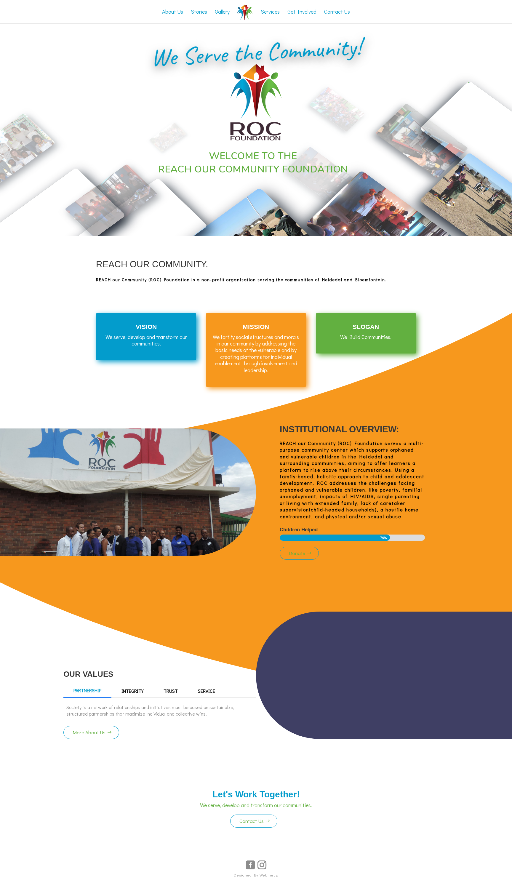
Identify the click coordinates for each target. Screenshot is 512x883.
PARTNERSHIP (87, 690)
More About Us (89, 732)
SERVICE (206, 691)
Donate (297, 553)
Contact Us (251, 821)
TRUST (171, 691)
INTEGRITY (132, 691)
